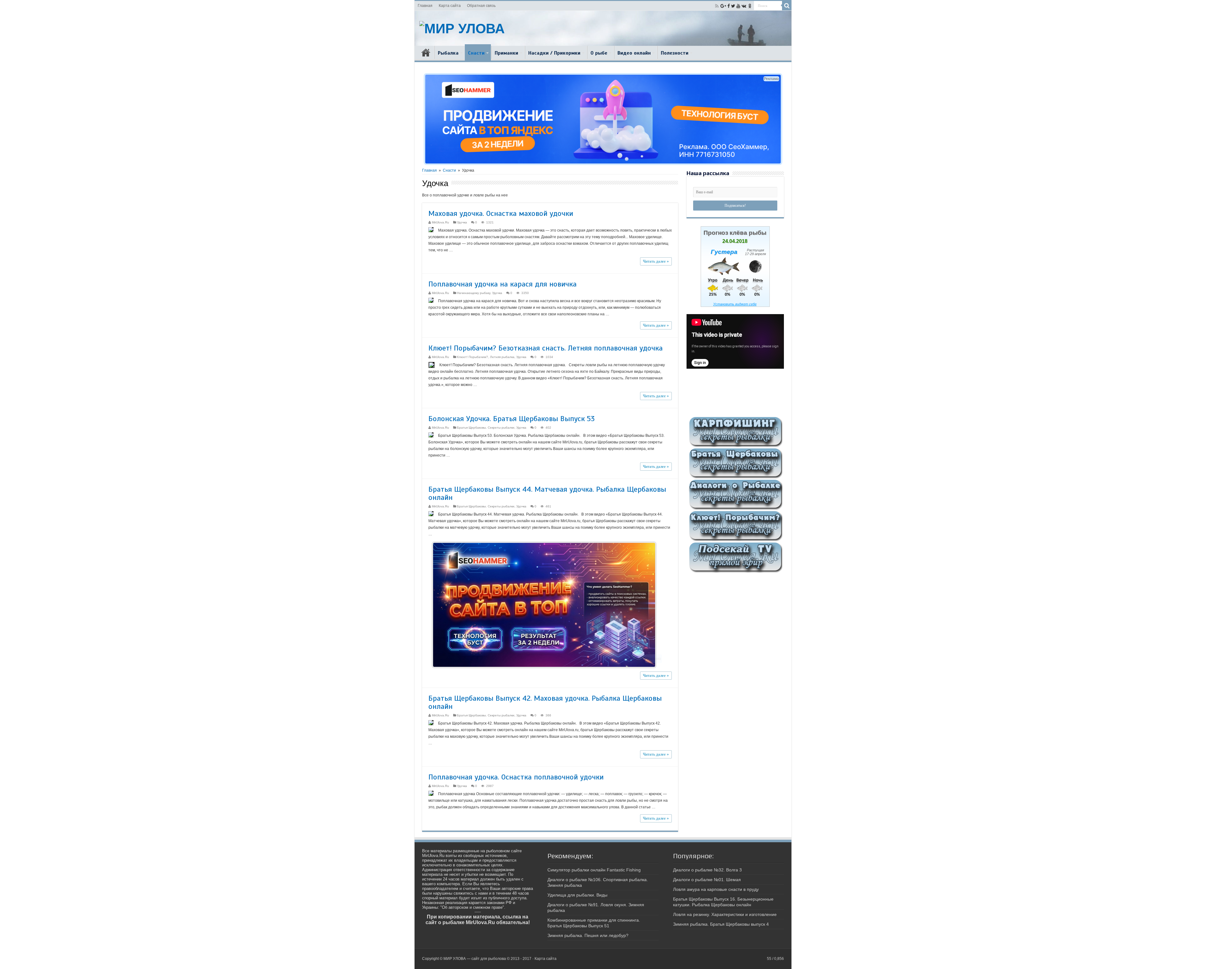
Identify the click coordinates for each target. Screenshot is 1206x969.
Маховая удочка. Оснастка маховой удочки (500, 213)
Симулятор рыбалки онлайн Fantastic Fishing (594, 869)
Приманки (506, 53)
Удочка (462, 222)
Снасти (476, 53)
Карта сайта (450, 5)
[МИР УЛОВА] (462, 27)
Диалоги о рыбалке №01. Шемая (707, 879)
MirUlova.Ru (440, 222)
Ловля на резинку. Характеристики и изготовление (725, 914)
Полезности (674, 53)
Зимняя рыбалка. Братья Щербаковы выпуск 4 (721, 924)
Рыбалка (448, 53)
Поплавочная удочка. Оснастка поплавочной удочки (516, 777)
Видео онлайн (634, 53)
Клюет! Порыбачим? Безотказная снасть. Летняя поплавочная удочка (545, 348)
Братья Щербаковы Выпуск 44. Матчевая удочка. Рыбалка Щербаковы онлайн (547, 493)
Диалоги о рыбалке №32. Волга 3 (707, 869)
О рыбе (598, 53)
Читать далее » (656, 261)
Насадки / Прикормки (554, 53)
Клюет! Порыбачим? (472, 357)
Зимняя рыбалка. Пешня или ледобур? (587, 935)
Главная (425, 5)
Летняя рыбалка (502, 357)
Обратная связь (481, 5)
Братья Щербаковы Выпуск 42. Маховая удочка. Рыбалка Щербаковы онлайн (545, 702)
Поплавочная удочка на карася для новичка (502, 284)
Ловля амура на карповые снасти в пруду (716, 889)
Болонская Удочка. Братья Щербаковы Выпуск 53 (511, 418)
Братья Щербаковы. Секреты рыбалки (485, 427)
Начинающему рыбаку (473, 293)
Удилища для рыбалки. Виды (577, 894)
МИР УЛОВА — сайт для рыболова (474, 958)
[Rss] (716, 6)
